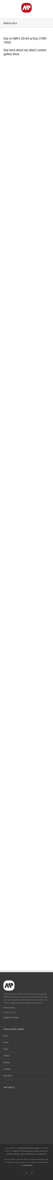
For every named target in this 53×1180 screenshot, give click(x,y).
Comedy (6, 1069)
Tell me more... (9, 1007)
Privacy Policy (27, 1151)
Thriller (6, 1055)
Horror (6, 1042)
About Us (17, 1151)
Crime (5, 1049)
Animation (7, 1075)
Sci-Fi (5, 1036)
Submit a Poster (13, 1154)
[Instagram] (32, 1173)
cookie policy (27, 1165)
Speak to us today (10, 1017)
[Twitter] (26, 1173)
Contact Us (42, 1154)
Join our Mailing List (28, 1154)
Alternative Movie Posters (29, 1148)
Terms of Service (41, 1151)
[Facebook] (21, 1173)
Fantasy (6, 1062)
